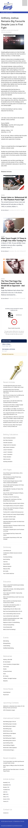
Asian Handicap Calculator (9, 437)
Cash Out (5, 561)
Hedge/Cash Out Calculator (9, 445)
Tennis (4, 801)
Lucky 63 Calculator (7, 449)
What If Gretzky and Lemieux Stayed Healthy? (13, 514)
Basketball (5, 784)
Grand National (6, 692)
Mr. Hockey (5, 676)
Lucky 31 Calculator (7, 452)
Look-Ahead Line (7, 550)
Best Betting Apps (7, 728)
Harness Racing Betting (8, 624)
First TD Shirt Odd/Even (8, 573)
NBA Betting (6, 641)
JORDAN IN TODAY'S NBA (9, 519)
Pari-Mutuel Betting (7, 557)
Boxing (4, 787)
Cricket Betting (6, 645)
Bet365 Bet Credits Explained (10, 747)
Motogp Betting (6, 643)
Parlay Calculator (7, 456)
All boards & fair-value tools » (8, 354)
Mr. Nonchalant (6, 661)
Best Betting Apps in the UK (9, 721)
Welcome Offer (6, 568)
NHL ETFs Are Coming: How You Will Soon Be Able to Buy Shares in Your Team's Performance (13, 397)
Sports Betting (6, 559)
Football (5, 789)
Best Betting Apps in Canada (9, 724)
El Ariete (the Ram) (7, 671)
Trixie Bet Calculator (7, 442)
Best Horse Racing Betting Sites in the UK (12, 611)
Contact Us (5, 813)
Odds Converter (6, 459)
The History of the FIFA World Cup (11, 497)
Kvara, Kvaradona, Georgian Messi (11, 664)
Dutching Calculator (7, 461)
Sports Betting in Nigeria (8, 745)
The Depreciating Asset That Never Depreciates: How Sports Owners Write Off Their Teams (13, 391)
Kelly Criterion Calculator (9, 447)
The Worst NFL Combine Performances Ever (13, 512)
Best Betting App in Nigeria (9, 738)
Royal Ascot (6, 694)
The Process (6, 666)
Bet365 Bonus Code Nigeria (9, 733)
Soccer (4, 799)
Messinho (5, 680)
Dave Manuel (8, 32)
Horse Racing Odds (7, 627)
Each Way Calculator (8, 440)
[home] (8, 6)
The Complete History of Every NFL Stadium (13, 505)
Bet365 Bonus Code (7, 731)
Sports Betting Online (8, 742)
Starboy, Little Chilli (7, 659)
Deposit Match (6, 564)
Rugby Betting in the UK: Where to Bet (11, 609)
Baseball (5, 782)
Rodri (4, 673)
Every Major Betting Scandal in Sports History (13, 503)
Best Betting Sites (7, 735)
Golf (4, 792)
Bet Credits (5, 571)
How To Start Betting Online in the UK (11, 613)
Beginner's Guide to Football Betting (11, 622)
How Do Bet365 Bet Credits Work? (11, 616)
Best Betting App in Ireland (9, 726)
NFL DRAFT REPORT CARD (9, 516)
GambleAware (19, 314)
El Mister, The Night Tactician (9, 678)
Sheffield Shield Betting (8, 648)
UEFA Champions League (9, 710)
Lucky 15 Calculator (7, 454)
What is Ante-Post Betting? (9, 629)
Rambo (5, 669)
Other (4, 796)
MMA (4, 794)
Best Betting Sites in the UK (9, 740)
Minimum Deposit (7, 566)
